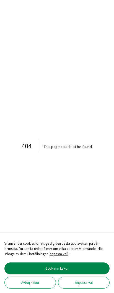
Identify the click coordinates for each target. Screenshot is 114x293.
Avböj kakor (30, 282)
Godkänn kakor (57, 268)
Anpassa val (84, 282)
